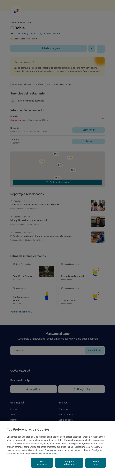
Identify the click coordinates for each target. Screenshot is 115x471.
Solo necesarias (42, 463)
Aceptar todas (96, 463)
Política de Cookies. (49, 453)
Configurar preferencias (69, 463)
